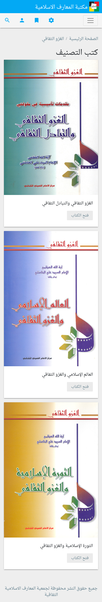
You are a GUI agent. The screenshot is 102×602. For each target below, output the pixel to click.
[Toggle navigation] (90, 20)
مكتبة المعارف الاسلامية (62, 7)
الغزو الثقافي (53, 39)
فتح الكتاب (80, 215)
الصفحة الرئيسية (83, 39)
